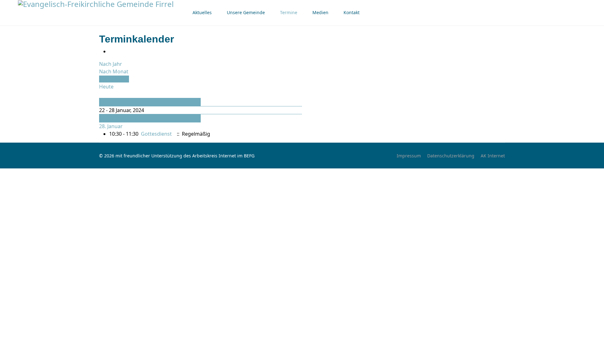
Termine (288, 12)
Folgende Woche (119, 118)
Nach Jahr (110, 63)
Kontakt (352, 12)
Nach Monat (113, 71)
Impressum (409, 156)
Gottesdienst (156, 133)
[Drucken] (111, 51)
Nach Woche (114, 79)
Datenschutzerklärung (450, 156)
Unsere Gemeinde (246, 12)
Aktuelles (202, 12)
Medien (320, 12)
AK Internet (493, 156)
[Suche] (101, 94)
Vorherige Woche (120, 102)
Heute (106, 86)
